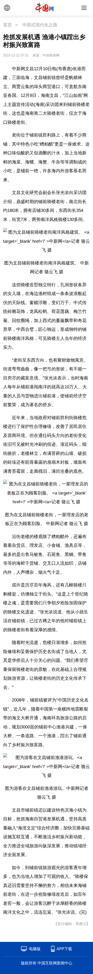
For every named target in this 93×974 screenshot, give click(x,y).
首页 (7, 25)
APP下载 (64, 949)
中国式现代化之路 (39, 25)
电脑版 (35, 949)
